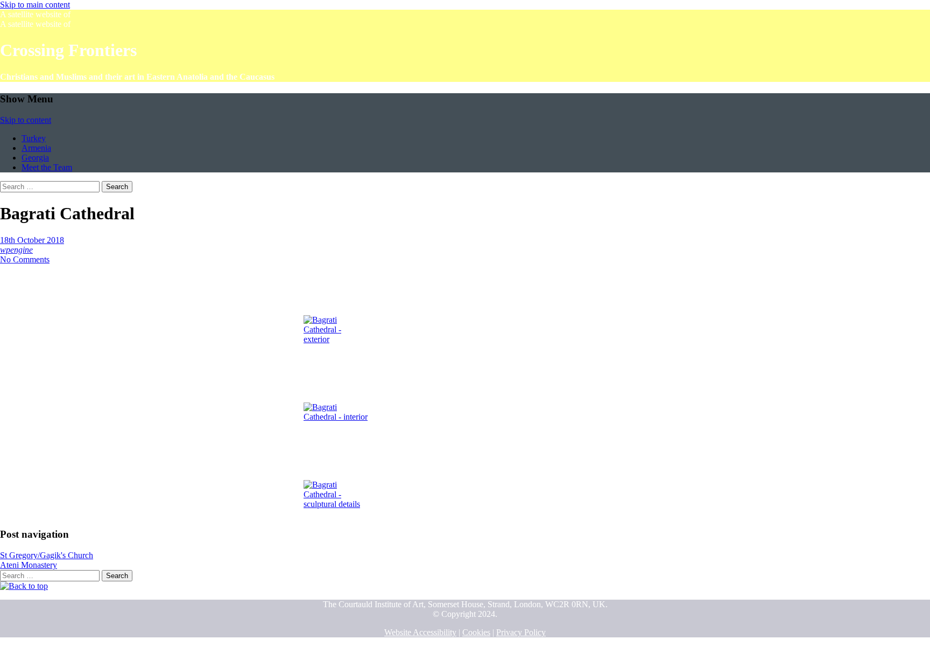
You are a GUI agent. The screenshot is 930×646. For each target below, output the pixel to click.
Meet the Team (47, 167)
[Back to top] (24, 586)
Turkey (34, 138)
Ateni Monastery (28, 564)
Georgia (35, 157)
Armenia (36, 147)
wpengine (16, 249)
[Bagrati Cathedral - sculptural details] (336, 470)
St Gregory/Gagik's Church (46, 555)
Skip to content (25, 119)
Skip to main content (35, 4)
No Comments (25, 259)
